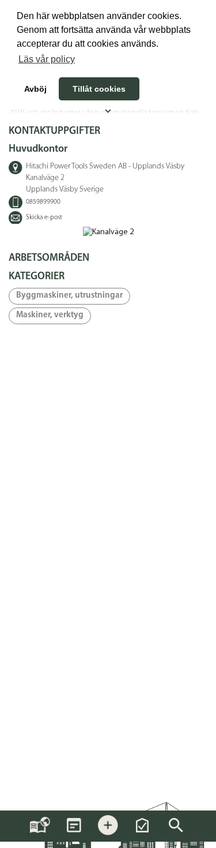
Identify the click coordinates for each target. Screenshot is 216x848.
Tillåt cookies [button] (99, 88)
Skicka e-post (44, 217)
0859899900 (43, 201)
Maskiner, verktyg (50, 315)
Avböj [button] (35, 88)
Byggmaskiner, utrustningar (69, 295)
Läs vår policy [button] (46, 59)
